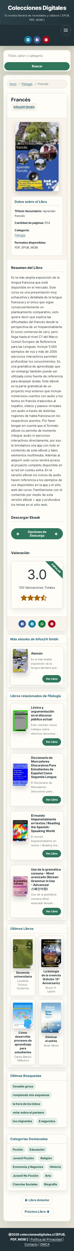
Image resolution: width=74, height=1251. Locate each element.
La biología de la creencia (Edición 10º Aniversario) (51, 977)
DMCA (45, 1244)
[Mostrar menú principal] (66, 30)
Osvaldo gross (23, 1086)
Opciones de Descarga (37, 533)
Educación (37, 1149)
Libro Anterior (39, 1200)
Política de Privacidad (46, 1239)
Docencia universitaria (23, 974)
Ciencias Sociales (25, 1184)
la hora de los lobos (26, 1104)
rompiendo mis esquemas (31, 1095)
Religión (46, 1158)
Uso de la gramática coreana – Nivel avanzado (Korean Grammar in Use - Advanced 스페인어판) (46, 879)
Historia (55, 1166)
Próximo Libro (35, 1212)
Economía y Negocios (28, 1166)
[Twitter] (28, 39)
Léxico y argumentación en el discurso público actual (42, 713)
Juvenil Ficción (23, 1158)
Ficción (18, 1149)
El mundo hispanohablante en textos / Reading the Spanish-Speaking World (45, 823)
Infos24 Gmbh (24, 107)
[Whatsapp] (42, 624)
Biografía (50, 1184)
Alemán (37, 653)
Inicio (12, 84)
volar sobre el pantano (28, 1112)
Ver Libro (52, 678)
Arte (48, 1175)
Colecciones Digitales (37, 7)
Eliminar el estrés (51, 1039)
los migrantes (22, 1121)
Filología (27, 84)
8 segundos (47, 1121)
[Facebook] (37, 39)
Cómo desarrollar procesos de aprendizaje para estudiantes (23, 1042)
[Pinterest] (46, 39)
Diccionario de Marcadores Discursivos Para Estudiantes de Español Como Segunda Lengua (44, 767)
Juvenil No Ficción (25, 1175)
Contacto (31, 1244)
